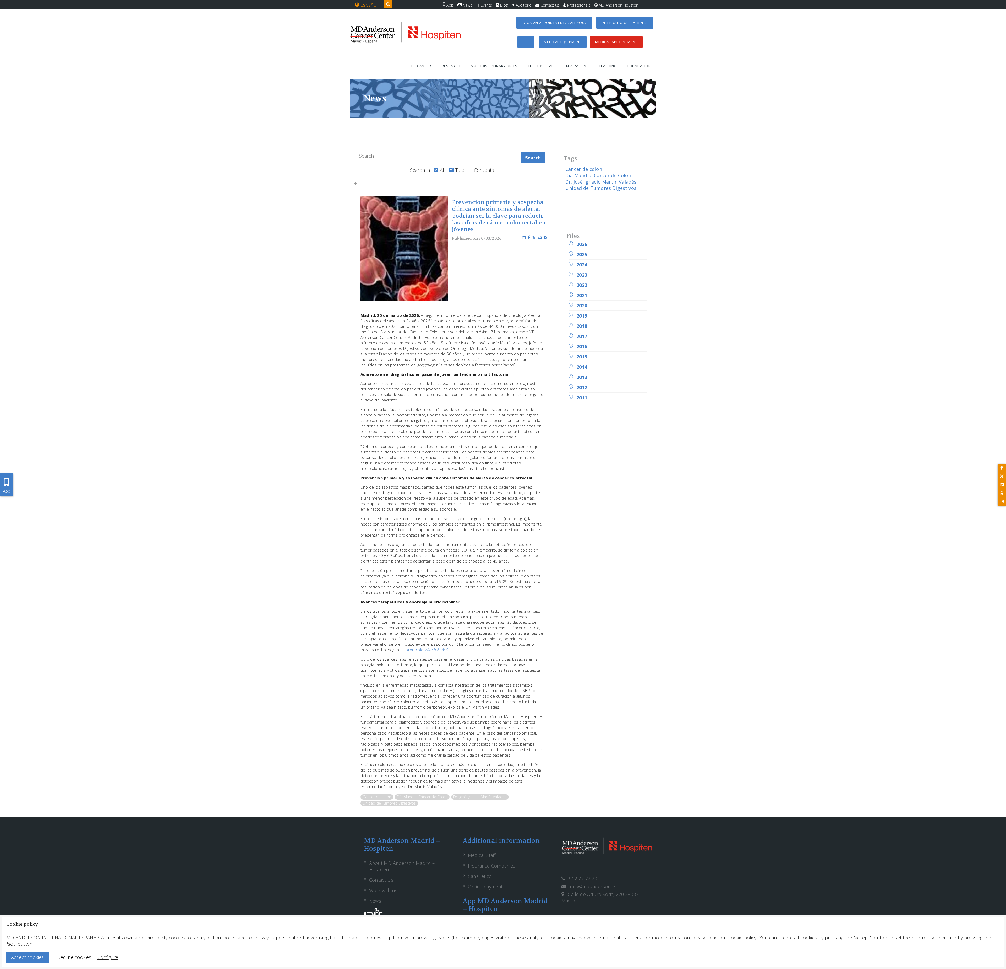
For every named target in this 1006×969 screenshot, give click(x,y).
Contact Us (381, 880)
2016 (582, 346)
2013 (582, 377)
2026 (582, 244)
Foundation (639, 65)
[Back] (356, 183)
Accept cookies (27, 957)
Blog (503, 5)
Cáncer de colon (377, 796)
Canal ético (480, 876)
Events (486, 5)
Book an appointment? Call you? (554, 22)
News (467, 5)
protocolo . (428, 649)
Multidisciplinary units (494, 65)
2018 (582, 326)
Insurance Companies (491, 866)
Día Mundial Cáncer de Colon (422, 796)
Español (368, 5)
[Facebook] (1002, 468)
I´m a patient (576, 65)
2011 (582, 397)
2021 (582, 295)
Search (533, 157)
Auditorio (523, 5)
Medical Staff (481, 855)
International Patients (625, 22)
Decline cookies (74, 957)
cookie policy (742, 937)
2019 (582, 316)
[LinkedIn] (1002, 484)
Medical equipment (562, 42)
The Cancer (420, 65)
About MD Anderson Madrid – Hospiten (402, 866)
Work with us (383, 890)
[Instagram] (1002, 501)
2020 (582, 305)
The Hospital (540, 65)
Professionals (578, 5)
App (449, 5)
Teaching (608, 65)
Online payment (485, 887)
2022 (582, 285)
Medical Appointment (616, 42)
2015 (582, 357)
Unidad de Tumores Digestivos (389, 803)
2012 (582, 387)
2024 (582, 264)
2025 (582, 254)
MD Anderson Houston (618, 5)
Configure (107, 957)
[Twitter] (1002, 476)
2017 (582, 336)
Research (451, 65)
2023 (582, 275)
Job (526, 42)
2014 (582, 367)
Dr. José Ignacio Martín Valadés (480, 796)
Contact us (549, 5)
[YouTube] (1002, 493)
